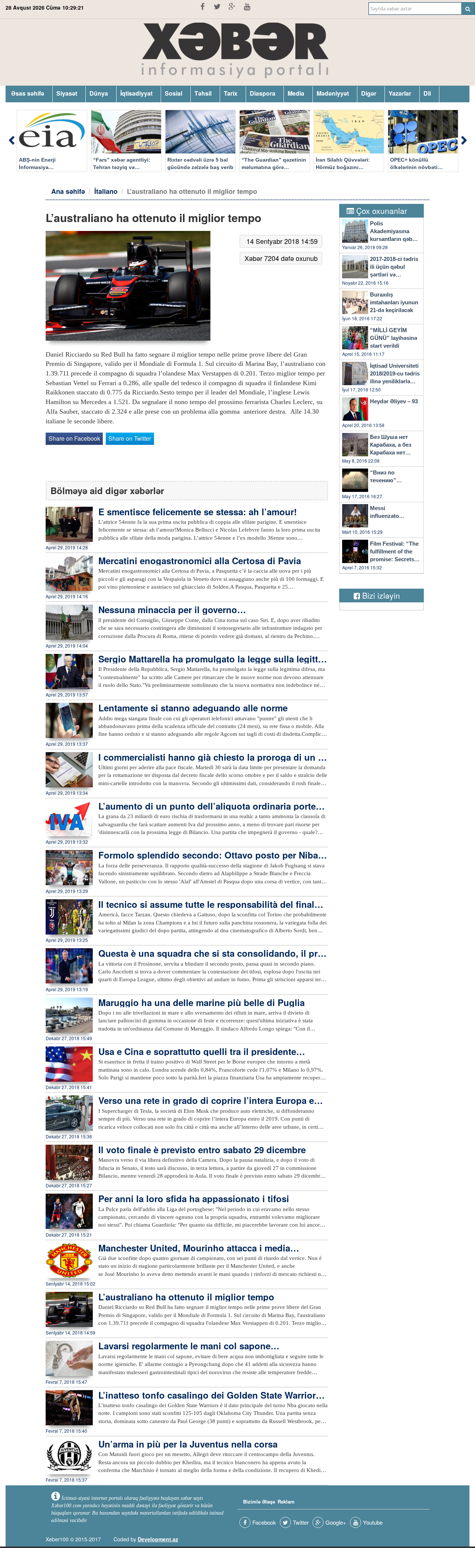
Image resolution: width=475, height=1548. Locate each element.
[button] (11, 141)
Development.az (158, 1539)
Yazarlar (400, 93)
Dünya (98, 93)
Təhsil (203, 93)
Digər (368, 93)
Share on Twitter (129, 438)
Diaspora (262, 93)
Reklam (286, 1501)
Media (296, 93)
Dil (427, 93)
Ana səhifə (68, 191)
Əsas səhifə (27, 93)
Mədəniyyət (333, 93)
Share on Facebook (74, 438)
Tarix (231, 93)
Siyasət (66, 93)
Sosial (173, 93)
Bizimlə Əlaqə (259, 1501)
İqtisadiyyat (136, 93)
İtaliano (106, 191)
